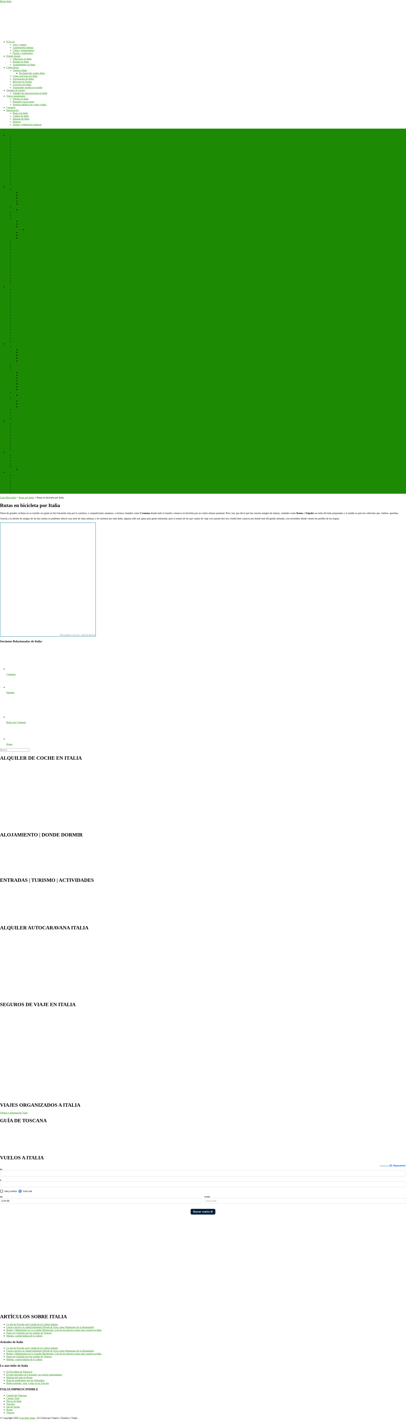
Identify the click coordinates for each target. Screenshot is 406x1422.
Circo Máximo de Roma (25, 298)
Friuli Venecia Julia (22, 152)
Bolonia (17, 246)
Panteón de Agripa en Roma (27, 295)
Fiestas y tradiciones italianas (27, 124)
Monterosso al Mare (29, 375)
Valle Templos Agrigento (25, 458)
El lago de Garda (21, 415)
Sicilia (16, 172)
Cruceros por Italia (22, 84)
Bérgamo (17, 275)
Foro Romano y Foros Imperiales (29, 292)
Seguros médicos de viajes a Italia (29, 104)
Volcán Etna (19, 366)
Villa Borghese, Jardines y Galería (30, 338)
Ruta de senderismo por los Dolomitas (25, 1380)
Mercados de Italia (22, 426)
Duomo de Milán (27, 226)
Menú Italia (5, 1)
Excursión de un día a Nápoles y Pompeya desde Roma (40, 440)
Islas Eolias (18, 346)
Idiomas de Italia (21, 119)
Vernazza (23, 372)
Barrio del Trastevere (23, 318)
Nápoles (17, 241)
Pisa (15, 215)
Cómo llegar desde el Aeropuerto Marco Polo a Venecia (47, 195)
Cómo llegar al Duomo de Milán (41, 229)
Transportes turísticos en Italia (27, 87)
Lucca (16, 252)
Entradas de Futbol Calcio (26, 492)
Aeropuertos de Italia (23, 79)
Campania (18, 144)
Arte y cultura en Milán (30, 232)
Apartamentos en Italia (24, 64)
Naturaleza (11, 343)
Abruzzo (17, 138)
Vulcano (23, 352)
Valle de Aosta (20, 181)
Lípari (22, 355)
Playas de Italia (13, 1401)
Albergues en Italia (22, 59)
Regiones (11, 135)
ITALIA (10, 41)
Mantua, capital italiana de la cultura (24, 1335)
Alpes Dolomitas (21, 412)
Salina (22, 361)
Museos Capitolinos (23, 303)
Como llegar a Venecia (30, 192)
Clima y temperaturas (23, 50)
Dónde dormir (13, 56)
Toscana (17, 175)
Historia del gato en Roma (19, 1377)
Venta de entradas (15, 472)
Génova (17, 249)
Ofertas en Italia (21, 99)
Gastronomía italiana (23, 47)
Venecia (17, 189)
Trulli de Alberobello (23, 463)
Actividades (12, 420)
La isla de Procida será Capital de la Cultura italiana (32, 1324)
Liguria (16, 158)
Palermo (17, 243)
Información (12, 110)
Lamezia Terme (20, 283)
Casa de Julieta (26, 469)
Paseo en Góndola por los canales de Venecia (29, 1333)
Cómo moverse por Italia (25, 76)
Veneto (16, 184)
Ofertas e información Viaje (14, 1112)
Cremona (17, 266)
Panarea (23, 358)
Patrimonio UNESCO (17, 452)
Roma (9, 286)
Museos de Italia (21, 423)
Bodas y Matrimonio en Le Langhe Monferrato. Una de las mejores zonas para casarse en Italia (53, 1330)
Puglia (16, 169)
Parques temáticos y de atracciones (30, 480)
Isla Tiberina (19, 329)
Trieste (16, 258)
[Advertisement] (12, 1262)
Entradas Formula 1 (22, 483)
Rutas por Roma (21, 309)
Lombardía (18, 161)
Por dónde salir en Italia (24, 449)
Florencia (17, 212)
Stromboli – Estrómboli (30, 349)
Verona (16, 263)
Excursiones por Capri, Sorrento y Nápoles (40, 395)
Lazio (15, 155)
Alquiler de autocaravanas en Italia (30, 93)
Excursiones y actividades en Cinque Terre (34, 429)
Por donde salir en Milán (31, 238)
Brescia (16, 278)
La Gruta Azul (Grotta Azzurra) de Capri (39, 401)
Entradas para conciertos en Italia (29, 489)
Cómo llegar (12, 67)
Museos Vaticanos (28, 209)
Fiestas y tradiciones (23, 53)
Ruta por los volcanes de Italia (28, 443)
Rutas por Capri (27, 406)
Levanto (23, 381)
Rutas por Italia (20, 113)
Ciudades (11, 186)
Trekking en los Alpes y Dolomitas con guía (35, 446)
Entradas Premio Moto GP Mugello (30, 486)
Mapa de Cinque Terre (30, 389)
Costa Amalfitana (21, 392)
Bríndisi (17, 281)
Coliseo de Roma (21, 289)
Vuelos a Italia (20, 70)
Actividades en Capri (29, 403)
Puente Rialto (26, 198)
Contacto (10, 107)
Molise (16, 164)
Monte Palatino (20, 301)
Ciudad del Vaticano (23, 206)
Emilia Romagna (21, 149)
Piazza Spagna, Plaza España (27, 321)
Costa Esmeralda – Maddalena (28, 363)
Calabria (17, 141)
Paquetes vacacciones (23, 101)
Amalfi (16, 272)
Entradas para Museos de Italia (28, 475)
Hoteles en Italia (21, 61)
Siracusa (17, 460)
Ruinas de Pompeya (23, 455)
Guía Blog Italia (27, 1418)
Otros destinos (20, 466)
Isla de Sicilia (13, 1407)
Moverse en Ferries (22, 81)
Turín (15, 261)
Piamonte (17, 166)
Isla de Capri (19, 398)
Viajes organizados (15, 96)
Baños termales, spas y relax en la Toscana (27, 1383)
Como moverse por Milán (32, 221)
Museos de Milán (27, 235)
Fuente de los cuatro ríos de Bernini (30, 326)
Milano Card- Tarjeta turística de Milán (38, 224)
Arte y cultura (19, 44)
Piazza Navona (20, 306)
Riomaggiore (25, 383)
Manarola (24, 378)
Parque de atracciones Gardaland (29, 478)
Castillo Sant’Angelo (23, 323)
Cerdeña (17, 146)
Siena (15, 255)
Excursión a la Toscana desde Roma (31, 432)
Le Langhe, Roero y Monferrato (29, 418)
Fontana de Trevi (21, 315)
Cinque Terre (19, 369)
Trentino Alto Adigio (23, 178)
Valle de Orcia (20, 409)
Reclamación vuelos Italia (32, 73)
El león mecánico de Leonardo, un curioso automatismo (34, 1374)
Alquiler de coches (15, 90)
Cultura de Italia (21, 116)
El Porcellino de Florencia (19, 1371)
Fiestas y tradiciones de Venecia (35, 204)
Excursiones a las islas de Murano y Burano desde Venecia (48, 201)
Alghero (17, 269)
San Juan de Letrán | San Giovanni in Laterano (36, 335)
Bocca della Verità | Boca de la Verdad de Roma (37, 341)
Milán (16, 218)
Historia (17, 121)
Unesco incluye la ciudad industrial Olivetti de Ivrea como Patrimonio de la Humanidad (50, 1327)
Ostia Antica (19, 332)
